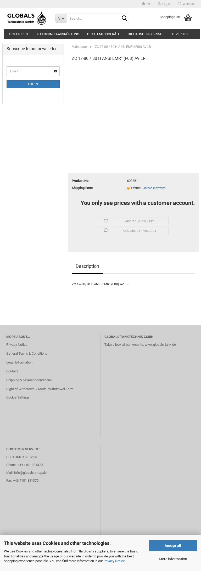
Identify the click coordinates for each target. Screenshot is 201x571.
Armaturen (18, 34)
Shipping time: (82, 188)
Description (87, 266)
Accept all (173, 546)
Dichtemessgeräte (103, 34)
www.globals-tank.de (160, 345)
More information (173, 559)
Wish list (188, 4)
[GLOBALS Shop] (27, 18)
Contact (12, 371)
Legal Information (19, 362)
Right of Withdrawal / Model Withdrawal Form (39, 389)
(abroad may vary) (154, 188)
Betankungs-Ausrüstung (57, 34)
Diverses (180, 34)
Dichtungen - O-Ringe (146, 34)
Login (165, 4)
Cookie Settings (18, 397)
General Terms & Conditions (26, 353)
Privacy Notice (114, 561)
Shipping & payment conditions (29, 380)
